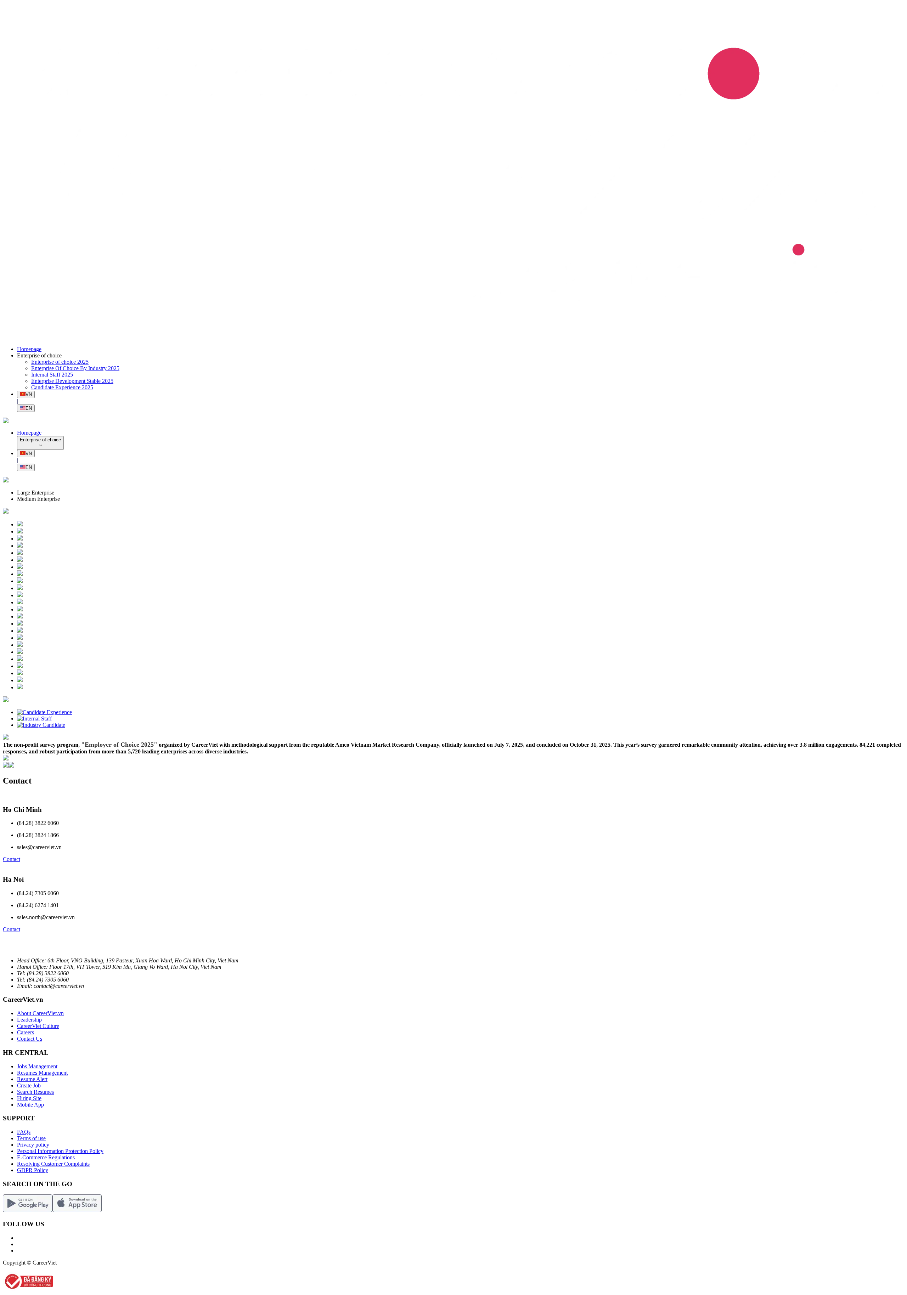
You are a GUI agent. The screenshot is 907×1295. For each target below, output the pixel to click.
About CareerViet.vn (40, 1013)
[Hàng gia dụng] (20, 624)
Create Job (29, 1085)
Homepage (29, 349)
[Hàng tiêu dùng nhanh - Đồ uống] (20, 595)
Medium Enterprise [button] (38, 499)
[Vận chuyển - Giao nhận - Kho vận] (20, 588)
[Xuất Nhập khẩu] (20, 673)
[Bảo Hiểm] (20, 659)
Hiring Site (29, 1098)
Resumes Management (42, 1073)
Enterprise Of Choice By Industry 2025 (75, 368)
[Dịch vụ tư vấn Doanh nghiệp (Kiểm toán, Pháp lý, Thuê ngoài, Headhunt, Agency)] (20, 567)
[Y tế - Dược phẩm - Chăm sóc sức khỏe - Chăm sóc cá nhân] (20, 631)
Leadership (29, 1020)
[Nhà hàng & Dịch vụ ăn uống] (20, 616)
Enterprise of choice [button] (39, 355)
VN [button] (29, 394)
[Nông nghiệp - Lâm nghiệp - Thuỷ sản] (20, 645)
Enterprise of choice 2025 (60, 362)
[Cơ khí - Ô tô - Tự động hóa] (20, 652)
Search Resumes (35, 1092)
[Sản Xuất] (20, 560)
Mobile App (30, 1105)
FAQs (23, 1132)
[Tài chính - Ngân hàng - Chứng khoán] (20, 546)
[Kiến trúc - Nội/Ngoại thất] (20, 666)
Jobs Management (37, 1066)
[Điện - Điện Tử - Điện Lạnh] (20, 602)
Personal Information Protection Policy (60, 1151)
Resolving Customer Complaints (53, 1164)
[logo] (453, 337)
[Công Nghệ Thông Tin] (20, 553)
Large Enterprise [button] (35, 493)
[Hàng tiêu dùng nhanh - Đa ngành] (20, 524)
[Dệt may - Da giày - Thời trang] (20, 687)
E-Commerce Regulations (46, 1157)
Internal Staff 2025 (52, 375)
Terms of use (31, 1138)
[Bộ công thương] (28, 1289)
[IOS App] (77, 1210)
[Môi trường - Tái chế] (20, 574)
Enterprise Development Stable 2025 (72, 381)
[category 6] (6, 480)
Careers (25, 1032)
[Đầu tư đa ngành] (20, 638)
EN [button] (29, 408)
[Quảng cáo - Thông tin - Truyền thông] (20, 680)
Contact (11, 859)
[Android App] (27, 1210)
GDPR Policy (32, 1170)
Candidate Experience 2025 (62, 387)
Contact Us (29, 1039)
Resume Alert (32, 1079)
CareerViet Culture (38, 1026)
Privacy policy (33, 1145)
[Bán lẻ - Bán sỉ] (20, 609)
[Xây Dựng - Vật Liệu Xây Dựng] (20, 531)
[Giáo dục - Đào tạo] (20, 581)
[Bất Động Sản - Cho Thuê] (20, 539)
